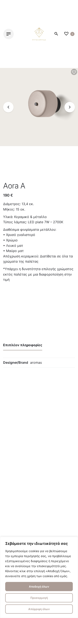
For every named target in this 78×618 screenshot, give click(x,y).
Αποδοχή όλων (39, 586)
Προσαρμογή (39, 597)
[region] (39, 577)
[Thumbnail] (39, 34)
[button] (74, 72)
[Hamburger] (8, 34)
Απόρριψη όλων (39, 609)
